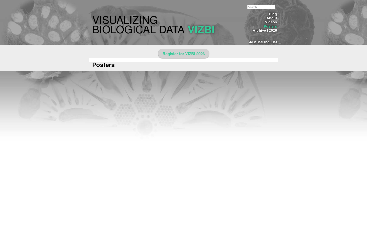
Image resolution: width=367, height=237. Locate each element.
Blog (273, 13)
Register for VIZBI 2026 (183, 53)
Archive (259, 30)
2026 (273, 30)
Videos (271, 22)
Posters (270, 26)
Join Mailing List (263, 41)
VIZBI (201, 28)
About (272, 17)
